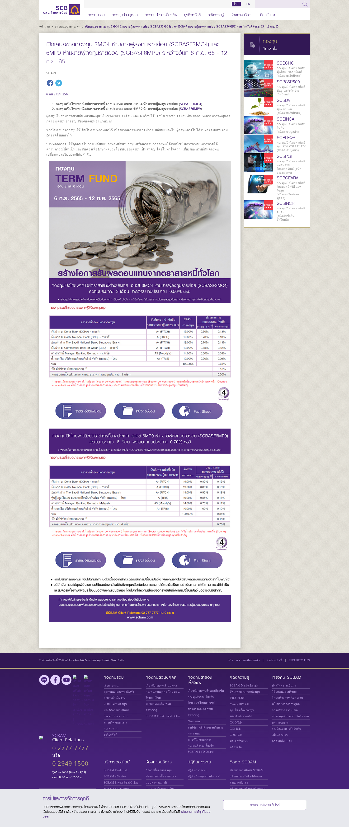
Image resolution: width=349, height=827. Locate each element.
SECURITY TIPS (299, 660)
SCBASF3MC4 (190, 104)
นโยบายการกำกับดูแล (286, 704)
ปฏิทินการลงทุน (198, 770)
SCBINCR (285, 203)
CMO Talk (236, 722)
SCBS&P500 (288, 82)
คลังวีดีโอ (236, 747)
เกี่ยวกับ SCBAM (286, 677)
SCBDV (283, 100)
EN (248, 4)
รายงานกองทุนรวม (115, 716)
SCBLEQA (286, 137)
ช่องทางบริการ (241, 14)
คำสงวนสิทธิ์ (274, 660)
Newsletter (194, 721)
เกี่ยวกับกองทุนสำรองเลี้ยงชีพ (206, 690)
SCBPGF (285, 156)
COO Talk (236, 735)
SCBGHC (285, 63)
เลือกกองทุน (111, 685)
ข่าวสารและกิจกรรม (158, 704)
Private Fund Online (163, 716)
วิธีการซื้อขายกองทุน (159, 770)
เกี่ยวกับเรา (267, 14)
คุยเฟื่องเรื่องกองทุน (242, 710)
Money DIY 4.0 (239, 704)
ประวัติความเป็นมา (284, 685)
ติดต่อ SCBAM (243, 762)
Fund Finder (237, 698)
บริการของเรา (280, 722)
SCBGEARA (287, 178)
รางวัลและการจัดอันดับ (286, 728)
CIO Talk (235, 728)
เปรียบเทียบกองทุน (115, 704)
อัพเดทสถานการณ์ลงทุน (245, 691)
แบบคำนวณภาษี (156, 782)
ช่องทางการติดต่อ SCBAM (247, 770)
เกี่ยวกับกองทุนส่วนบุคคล (161, 685)
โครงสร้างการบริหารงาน (287, 698)
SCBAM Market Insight (244, 685)
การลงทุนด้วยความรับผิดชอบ (290, 716)
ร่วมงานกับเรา (239, 782)
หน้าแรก (45, 26)
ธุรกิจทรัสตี (192, 14)
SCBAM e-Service (115, 776)
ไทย (236, 4)
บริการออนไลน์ (117, 762)
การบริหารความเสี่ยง (285, 710)
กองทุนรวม (96, 14)
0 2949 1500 (70, 763)
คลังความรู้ (216, 14)
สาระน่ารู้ (151, 710)
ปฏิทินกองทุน (199, 762)
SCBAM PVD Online (200, 751)
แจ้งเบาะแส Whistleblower (246, 776)
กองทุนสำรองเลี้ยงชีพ (161, 14)
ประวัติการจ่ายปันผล (116, 710)
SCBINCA (285, 119)
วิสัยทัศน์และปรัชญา (284, 691)
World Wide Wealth (241, 716)
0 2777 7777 (70, 748)
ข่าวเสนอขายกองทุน (68, 26)
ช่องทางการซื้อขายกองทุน (162, 776)
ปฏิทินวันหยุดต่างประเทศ (204, 776)
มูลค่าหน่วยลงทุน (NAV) (119, 691)
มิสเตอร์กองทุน (239, 741)
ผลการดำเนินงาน (115, 698)
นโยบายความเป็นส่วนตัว (244, 660)
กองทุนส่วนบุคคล (125, 14)
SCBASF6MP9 (190, 108)
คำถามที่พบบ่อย (282, 741)
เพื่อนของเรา (280, 735)
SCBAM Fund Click (116, 770)
